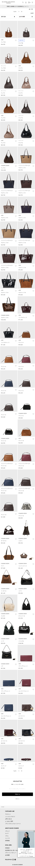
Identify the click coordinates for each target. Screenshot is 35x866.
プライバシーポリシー (10, 852)
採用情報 (7, 840)
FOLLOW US (8, 859)
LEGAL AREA (8, 845)
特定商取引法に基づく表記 (11, 850)
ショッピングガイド (10, 816)
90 (32, 9)
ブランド (7, 831)
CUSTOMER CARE (9, 811)
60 (29, 9)
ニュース (7, 838)
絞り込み (3, 16)
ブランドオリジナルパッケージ (13, 823)
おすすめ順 (22, 16)
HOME (2, 807)
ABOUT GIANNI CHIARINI (12, 828)
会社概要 (7, 855)
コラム (6, 836)
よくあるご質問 (9, 821)
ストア (6, 833)
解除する (17, 798)
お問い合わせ (8, 819)
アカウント (8, 814)
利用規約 (7, 848)
